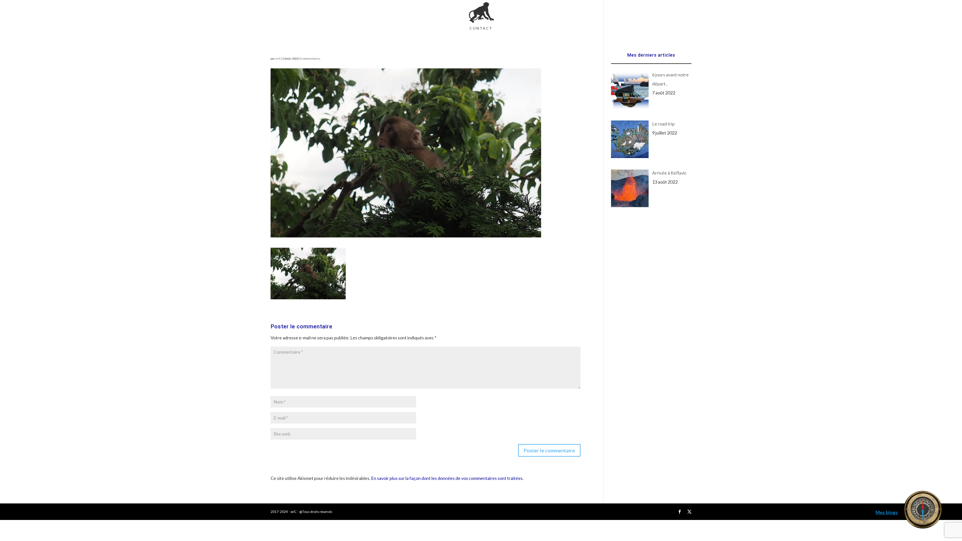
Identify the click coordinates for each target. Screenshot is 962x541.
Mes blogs (887, 512)
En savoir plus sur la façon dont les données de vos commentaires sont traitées (447, 478)
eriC (278, 58)
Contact (481, 28)
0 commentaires (310, 58)
